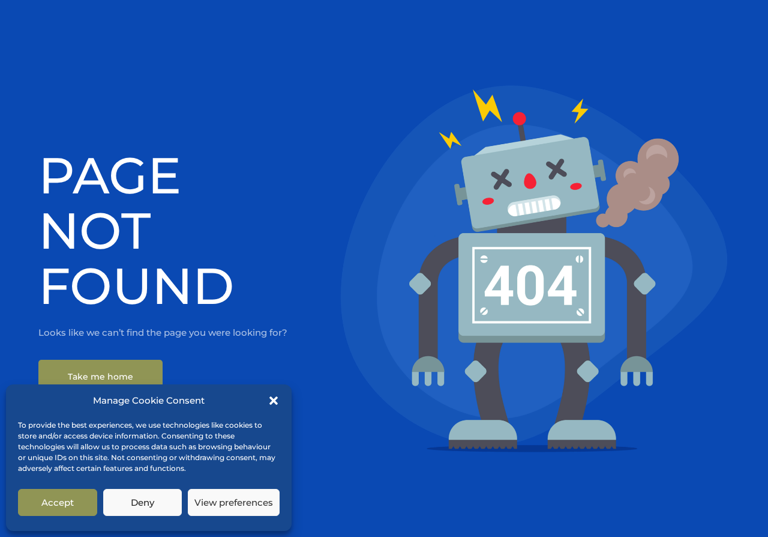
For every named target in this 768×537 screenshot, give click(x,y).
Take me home (100, 376)
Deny (142, 502)
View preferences (233, 502)
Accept (57, 502)
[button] (274, 401)
